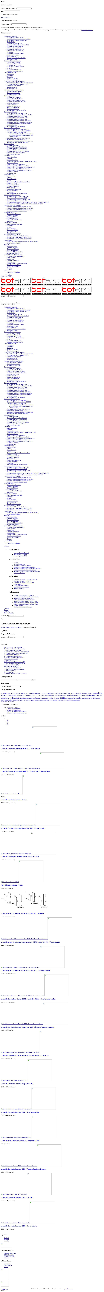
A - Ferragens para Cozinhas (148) (13, 647)
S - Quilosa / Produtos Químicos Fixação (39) (15, 673)
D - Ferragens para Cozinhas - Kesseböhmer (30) (16, 651)
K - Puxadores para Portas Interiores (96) (14, 662)
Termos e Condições (9, 1256)
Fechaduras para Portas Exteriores (22, 565)
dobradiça (3, 695)
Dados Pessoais (8, 1265)
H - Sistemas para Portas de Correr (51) (14, 657)
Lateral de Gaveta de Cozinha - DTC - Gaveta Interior (19, 1226)
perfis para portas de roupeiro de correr (46, 698)
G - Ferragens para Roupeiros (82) (13, 656)
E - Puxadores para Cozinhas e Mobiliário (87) (16, 653)
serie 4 (25, 700)
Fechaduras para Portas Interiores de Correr (25, 570)
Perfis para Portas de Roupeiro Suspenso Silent (26, 604)
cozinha (98, 693)
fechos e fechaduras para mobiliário (51, 695)
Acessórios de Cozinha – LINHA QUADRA (25, 579)
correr (94, 693)
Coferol (10, 275)
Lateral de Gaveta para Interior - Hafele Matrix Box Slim (20, 856)
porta (62, 697)
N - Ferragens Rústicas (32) (11, 666)
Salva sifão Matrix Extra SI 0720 (12, 885)
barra (81, 693)
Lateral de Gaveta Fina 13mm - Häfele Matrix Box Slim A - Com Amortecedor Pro (28, 999)
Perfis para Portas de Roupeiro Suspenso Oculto (26, 602)
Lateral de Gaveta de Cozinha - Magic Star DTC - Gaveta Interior (23, 828)
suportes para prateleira (51, 700)
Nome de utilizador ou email (8, 8)
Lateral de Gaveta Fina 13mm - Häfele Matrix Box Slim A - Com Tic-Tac (25, 1055)
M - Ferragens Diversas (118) (11, 665)
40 (7, 721)
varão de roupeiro (76, 700)
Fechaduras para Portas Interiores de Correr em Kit (27, 571)
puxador (78, 698)
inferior (75, 695)
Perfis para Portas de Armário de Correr (24, 598)
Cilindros (16, 562)
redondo (98, 698)
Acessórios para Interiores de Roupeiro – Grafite (26, 596)
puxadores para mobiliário (89, 698)
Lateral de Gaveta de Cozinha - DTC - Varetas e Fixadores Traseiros (23, 1169)
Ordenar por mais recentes (14, 710)
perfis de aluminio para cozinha (23, 698)
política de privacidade (87, 30)
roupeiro (20, 700)
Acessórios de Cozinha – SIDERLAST (24, 582)
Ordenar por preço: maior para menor (16, 713)
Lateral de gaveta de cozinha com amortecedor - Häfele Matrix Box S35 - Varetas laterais (30, 942)
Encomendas (7, 1264)
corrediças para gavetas (87, 693)
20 (7, 720)
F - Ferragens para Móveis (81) (12, 654)
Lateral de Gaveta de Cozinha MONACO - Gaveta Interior (20, 748)
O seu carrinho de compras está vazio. (10, 303)
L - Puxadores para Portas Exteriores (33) (14, 663)
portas (73, 698)
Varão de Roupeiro (18, 605)
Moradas (6, 1267)
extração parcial (12, 695)
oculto (8, 698)
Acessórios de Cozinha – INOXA (22, 581)
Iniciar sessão (14, 14)
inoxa (78, 695)
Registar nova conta (6, 32)
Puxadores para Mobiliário (20, 556)
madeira (100, 695)
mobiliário (4, 698)
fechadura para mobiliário (36, 695)
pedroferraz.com (68, 1288)
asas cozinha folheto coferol (59, 693)
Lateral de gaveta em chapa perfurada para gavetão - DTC (20, 1140)
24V (1, 693)
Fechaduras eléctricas (19, 564)
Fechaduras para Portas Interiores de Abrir (24, 567)
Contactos (6, 1257)
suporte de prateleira (39, 700)
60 (7, 723)
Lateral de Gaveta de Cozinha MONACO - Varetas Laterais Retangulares (25, 771)
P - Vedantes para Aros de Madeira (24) (14, 669)
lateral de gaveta (85, 695)
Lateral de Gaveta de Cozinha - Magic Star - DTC (17, 1084)
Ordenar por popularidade (13, 708)
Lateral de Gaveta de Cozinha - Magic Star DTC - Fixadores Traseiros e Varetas (27, 1027)
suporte (32, 700)
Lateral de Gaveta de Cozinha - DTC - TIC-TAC (17, 1197)
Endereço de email (6, 24)
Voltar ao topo (4, 1289)
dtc (7, 695)
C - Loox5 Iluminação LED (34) (12, 650)
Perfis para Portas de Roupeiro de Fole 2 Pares (25, 601)
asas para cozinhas (73, 693)
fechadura (28, 695)
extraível (23, 695)
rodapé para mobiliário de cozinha (9, 700)
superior (28, 700)
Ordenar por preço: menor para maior (16, 711)
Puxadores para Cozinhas (20, 554)
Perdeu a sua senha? (6, 17)
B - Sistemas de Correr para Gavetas (13, 627)
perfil (12, 698)
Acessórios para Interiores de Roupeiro (24, 595)
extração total (19, 695)
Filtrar (33, 680)
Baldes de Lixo (17, 584)
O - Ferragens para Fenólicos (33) (12, 667)
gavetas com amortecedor (66, 695)
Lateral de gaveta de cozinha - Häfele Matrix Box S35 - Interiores (22, 913)
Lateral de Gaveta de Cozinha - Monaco (14, 800)
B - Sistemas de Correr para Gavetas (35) (14, 648)
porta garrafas (68, 698)
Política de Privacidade (10, 1253)
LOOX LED (93, 695)
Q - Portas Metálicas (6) (10, 670)
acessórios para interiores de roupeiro (30, 693)
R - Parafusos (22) (8, 672)
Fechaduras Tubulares (19, 573)
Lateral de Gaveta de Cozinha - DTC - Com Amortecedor (20, 1112)
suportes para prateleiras (65, 700)
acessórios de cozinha (11, 693)
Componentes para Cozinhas (21, 585)
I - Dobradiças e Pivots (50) (11, 659)
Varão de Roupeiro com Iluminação (23, 607)
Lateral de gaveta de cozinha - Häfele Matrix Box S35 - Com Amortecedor (25, 970)
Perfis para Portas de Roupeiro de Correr (24, 599)
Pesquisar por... (4, 296)
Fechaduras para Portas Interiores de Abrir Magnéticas (27, 568)
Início (2, 627)
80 (7, 724)
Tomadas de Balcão (19, 588)
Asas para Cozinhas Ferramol (21, 553)
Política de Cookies (9, 1255)
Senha (3, 11)
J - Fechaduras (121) (9, 660)
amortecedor (45, 693)
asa (49, 693)
